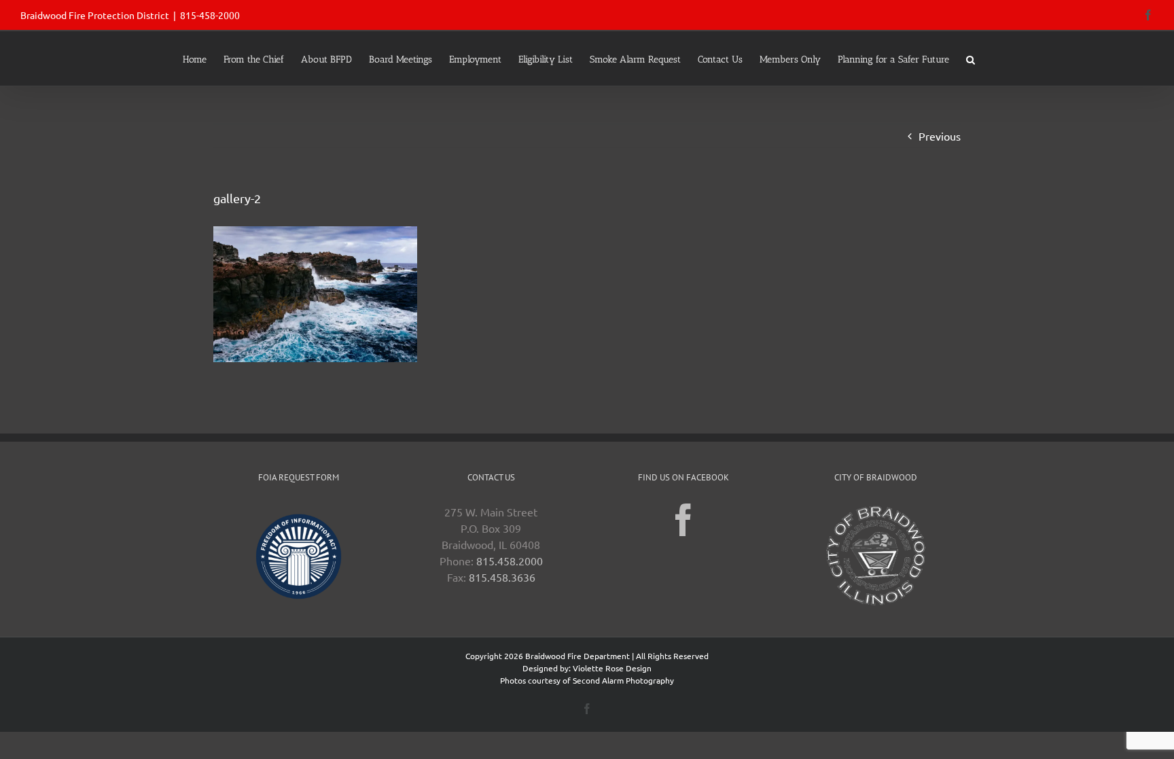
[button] (970, 58)
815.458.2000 (509, 560)
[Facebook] (683, 520)
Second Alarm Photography (623, 680)
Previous (940, 136)
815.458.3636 (502, 577)
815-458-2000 (210, 15)
